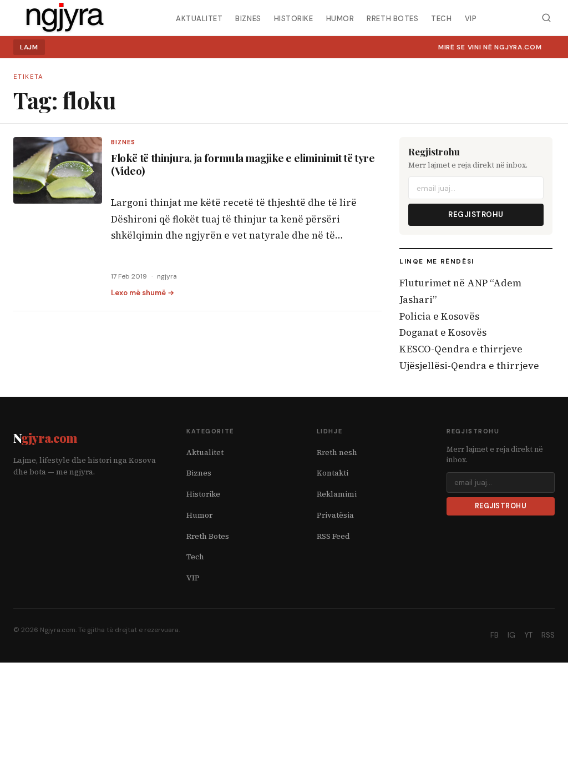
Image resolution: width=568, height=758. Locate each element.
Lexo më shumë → (142, 292)
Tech (441, 18)
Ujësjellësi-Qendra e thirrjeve (469, 365)
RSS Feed (333, 536)
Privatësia (335, 515)
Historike (293, 18)
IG (511, 635)
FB (494, 635)
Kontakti (332, 473)
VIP (471, 18)
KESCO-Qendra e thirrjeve (461, 349)
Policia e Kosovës (439, 316)
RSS (548, 635)
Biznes (248, 18)
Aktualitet (199, 18)
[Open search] (546, 18)
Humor (340, 18)
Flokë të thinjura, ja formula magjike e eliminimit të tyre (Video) (243, 164)
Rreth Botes (392, 18)
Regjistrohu (476, 214)
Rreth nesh (337, 452)
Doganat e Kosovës (442, 332)
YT (528, 635)
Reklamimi (337, 494)
